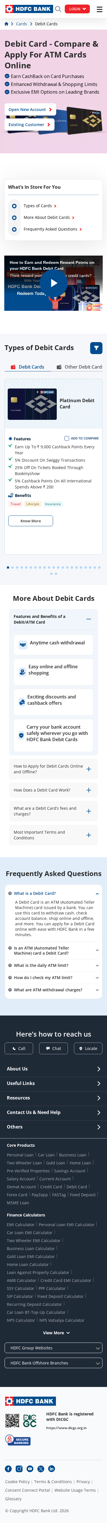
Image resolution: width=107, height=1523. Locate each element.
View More (53, 1332)
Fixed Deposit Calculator (60, 1296)
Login (74, 9)
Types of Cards (38, 205)
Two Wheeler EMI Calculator (33, 1240)
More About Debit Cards (47, 217)
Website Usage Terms (75, 1490)
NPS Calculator (21, 1320)
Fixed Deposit (83, 1194)
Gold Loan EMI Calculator (31, 1256)
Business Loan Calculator (31, 1248)
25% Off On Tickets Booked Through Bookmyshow (49, 470)
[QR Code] (12, 1420)
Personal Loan (20, 1155)
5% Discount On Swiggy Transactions (50, 460)
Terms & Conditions (53, 1481)
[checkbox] (81, 438)
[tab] (28, 367)
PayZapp (40, 1194)
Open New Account (27, 109)
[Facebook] (8, 1469)
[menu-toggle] (99, 9)
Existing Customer (26, 124)
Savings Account (69, 1170)
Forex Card (17, 1194)
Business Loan (72, 1155)
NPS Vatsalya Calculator (61, 1320)
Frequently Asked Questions (50, 229)
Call (21, 1048)
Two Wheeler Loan (24, 1163)
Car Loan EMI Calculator (30, 1232)
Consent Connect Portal (27, 1490)
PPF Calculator (52, 1288)
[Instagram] (19, 1469)
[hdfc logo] (29, 9)
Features (22, 438)
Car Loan (46, 1155)
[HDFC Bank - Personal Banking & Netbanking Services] (30, 1401)
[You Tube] (30, 1469)
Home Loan (80, 1163)
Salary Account (21, 1178)
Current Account (55, 1178)
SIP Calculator (20, 1296)
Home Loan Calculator (28, 1264)
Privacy (83, 1481)
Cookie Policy (17, 1481)
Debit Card (76, 1186)
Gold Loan (55, 1163)
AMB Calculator (21, 1280)
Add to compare (85, 438)
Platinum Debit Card (77, 403)
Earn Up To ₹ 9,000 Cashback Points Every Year (54, 449)
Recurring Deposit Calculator (34, 1304)
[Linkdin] (52, 1469)
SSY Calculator (20, 1288)
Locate (91, 1048)
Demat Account (21, 1186)
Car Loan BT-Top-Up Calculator (36, 1312)
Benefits (23, 495)
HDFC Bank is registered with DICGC (70, 1416)
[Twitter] (41, 1469)
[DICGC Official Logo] (30, 1420)
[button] (8, 567)
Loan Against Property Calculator (38, 1272)
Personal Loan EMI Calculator (66, 1224)
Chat (56, 1048)
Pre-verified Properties (28, 1170)
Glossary (13, 1499)
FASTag (59, 1194)
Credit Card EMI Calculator (66, 1280)
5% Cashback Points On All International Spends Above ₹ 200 (53, 484)
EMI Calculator (21, 1224)
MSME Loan (18, 1202)
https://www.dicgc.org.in (66, 1427)
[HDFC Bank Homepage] (7, 23)
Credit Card (51, 1186)
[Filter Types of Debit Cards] (96, 348)
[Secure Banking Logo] (18, 1440)
